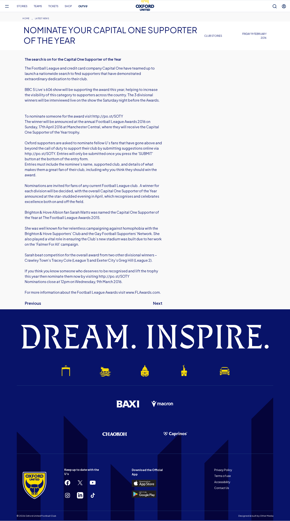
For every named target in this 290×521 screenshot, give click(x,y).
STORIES (22, 6)
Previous (33, 303)
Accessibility (222, 482)
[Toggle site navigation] (7, 6)
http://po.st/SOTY (107, 116)
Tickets (53, 6)
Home (25, 18)
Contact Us (221, 488)
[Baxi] (127, 404)
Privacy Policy (223, 470)
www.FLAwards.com (143, 292)
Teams (38, 6)
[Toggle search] (274, 6)
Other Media (266, 515)
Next (157, 303)
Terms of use (222, 476)
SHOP (68, 6)
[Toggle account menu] (284, 6)
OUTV (83, 6)
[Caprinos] (175, 434)
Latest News (42, 18)
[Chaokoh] (114, 434)
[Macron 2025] (162, 404)
